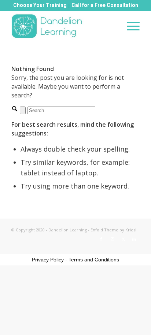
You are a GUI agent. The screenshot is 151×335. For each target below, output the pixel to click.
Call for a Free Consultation (104, 5)
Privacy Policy (48, 260)
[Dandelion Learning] (62, 26)
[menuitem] (129, 26)
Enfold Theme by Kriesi (113, 229)
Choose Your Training (40, 5)
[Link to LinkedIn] (134, 239)
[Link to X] (123, 239)
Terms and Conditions (94, 260)
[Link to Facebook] (101, 239)
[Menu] (129, 26)
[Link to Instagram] (112, 239)
